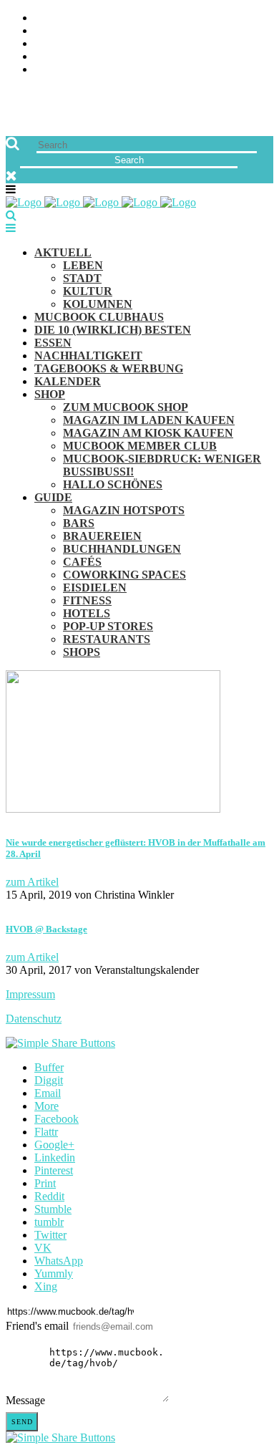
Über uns (59, 18)
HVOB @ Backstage (46, 929)
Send (22, 1422)
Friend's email (37, 1326)
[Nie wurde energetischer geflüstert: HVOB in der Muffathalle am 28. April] (113, 809)
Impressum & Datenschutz (109, 69)
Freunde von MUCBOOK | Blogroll (131, 44)
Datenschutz (34, 1018)
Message (25, 1400)
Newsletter (68, 57)
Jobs (46, 31)
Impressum (30, 994)
